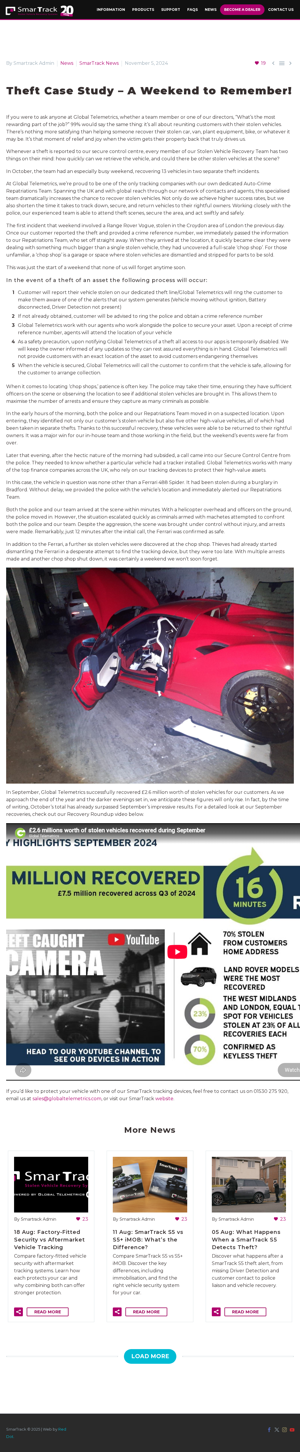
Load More (150, 1356)
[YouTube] (292, 1429)
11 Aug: (148, 1240)
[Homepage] (39, 11)
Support (170, 9)
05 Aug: (246, 1240)
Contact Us (281, 9)
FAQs (192, 9)
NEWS (211, 9)
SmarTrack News (99, 63)
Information (111, 9)
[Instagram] (284, 1429)
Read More (47, 1312)
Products (143, 9)
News (66, 63)
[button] (18, 1311)
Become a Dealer (242, 9)
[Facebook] (269, 1429)
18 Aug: (49, 1240)
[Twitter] (277, 1429)
